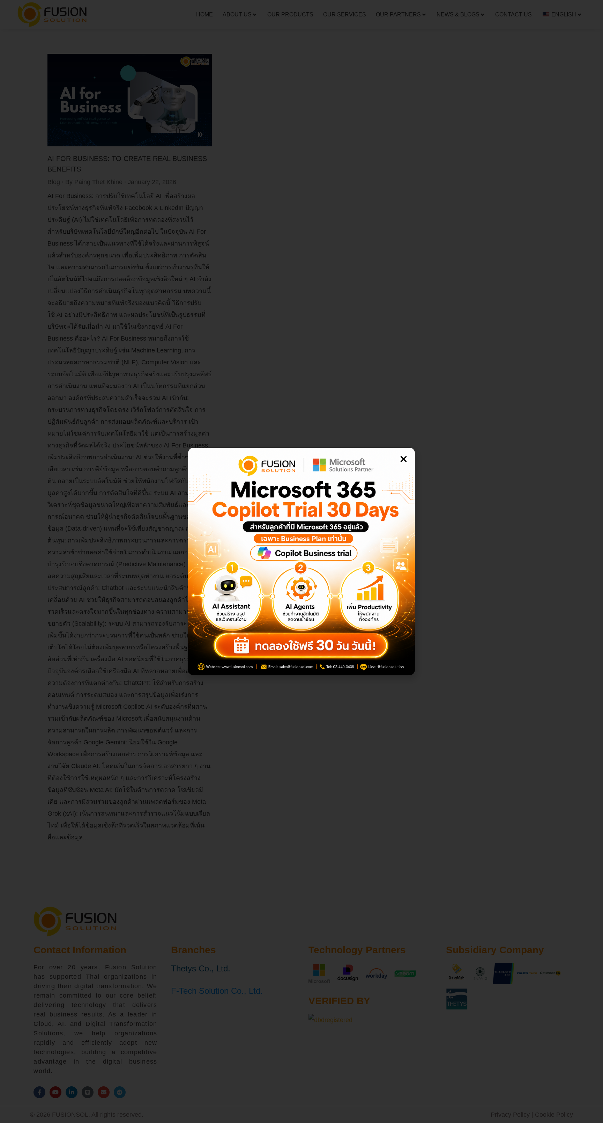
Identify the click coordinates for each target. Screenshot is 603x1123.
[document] (301, 561)
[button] (403, 459)
